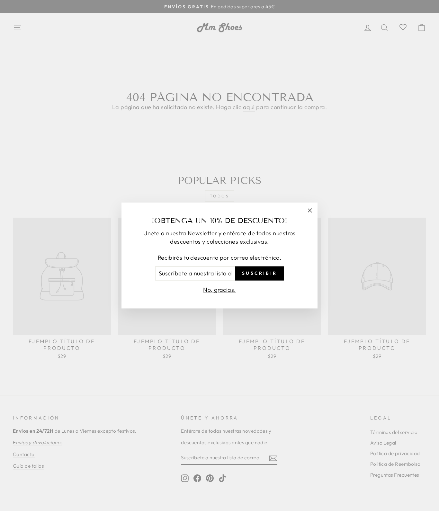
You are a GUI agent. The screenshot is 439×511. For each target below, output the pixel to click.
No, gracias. (219, 289)
